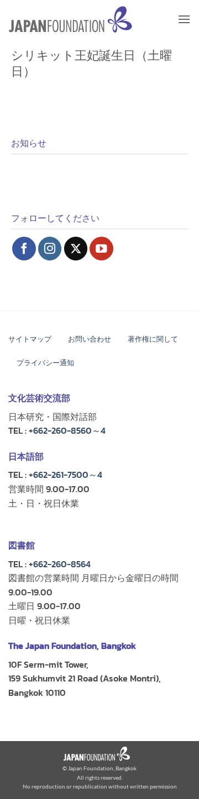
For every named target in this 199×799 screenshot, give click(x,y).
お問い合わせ (89, 339)
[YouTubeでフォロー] (101, 248)
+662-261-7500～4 (65, 474)
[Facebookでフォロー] (24, 248)
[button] (184, 19)
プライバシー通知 (45, 363)
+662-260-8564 (60, 564)
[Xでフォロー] (76, 248)
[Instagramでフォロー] (50, 248)
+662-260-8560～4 (67, 430)
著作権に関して (153, 339)
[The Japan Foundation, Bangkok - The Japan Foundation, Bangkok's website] (70, 20)
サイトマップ (29, 339)
